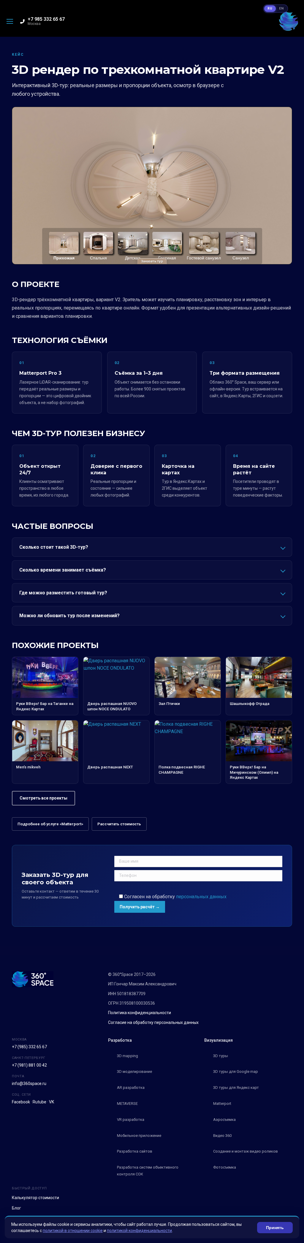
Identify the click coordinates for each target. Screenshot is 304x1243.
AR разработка (131, 1087)
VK (51, 1102)
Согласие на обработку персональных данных (153, 1022)
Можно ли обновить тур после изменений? (69, 615)
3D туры (220, 1056)
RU (270, 8)
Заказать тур (152, 261)
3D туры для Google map (235, 1071)
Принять (275, 1227)
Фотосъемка (224, 1167)
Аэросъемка (224, 1119)
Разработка (120, 1040)
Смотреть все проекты (43, 798)
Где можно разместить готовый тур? (63, 593)
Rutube (39, 1102)
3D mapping (127, 1056)
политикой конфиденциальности (139, 1230)
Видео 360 (222, 1135)
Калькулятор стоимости (35, 1197)
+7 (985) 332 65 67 (29, 1046)
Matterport (222, 1103)
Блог (16, 1208)
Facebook (21, 1102)
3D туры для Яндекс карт (236, 1087)
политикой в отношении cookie (73, 1230)
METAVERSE (127, 1103)
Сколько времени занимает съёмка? (62, 570)
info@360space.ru (29, 1083)
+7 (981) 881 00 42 (29, 1065)
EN (281, 8)
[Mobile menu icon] (10, 21)
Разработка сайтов (134, 1151)
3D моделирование (134, 1071)
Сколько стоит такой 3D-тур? (53, 547)
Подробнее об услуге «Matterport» (50, 824)
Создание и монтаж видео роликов (245, 1151)
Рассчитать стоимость (119, 824)
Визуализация (218, 1040)
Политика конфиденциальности (139, 1012)
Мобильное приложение (139, 1135)
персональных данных (201, 896)
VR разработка (130, 1119)
